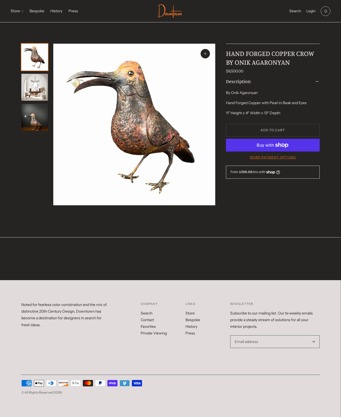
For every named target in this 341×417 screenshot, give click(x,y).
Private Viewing (154, 333)
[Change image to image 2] (34, 87)
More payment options (273, 157)
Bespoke (37, 11)
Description (238, 81)
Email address (246, 335)
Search (146, 313)
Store (15, 11)
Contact (147, 319)
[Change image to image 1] (34, 57)
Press (73, 11)
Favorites (148, 326)
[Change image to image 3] (34, 117)
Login (310, 11)
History (56, 11)
